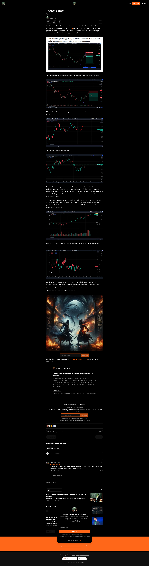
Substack (66, 562)
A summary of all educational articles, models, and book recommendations (66, 498)
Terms (78, 555)
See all (49, 531)
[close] (89, 508)
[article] (74, 498)
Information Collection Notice (74, 536)
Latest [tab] (52, 490)
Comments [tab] (50, 448)
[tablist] (53, 448)
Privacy (73, 555)
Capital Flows (53, 16)
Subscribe (136, 3)
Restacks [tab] (56, 448)
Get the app (82, 559)
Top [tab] (48, 490)
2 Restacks (64, 426)
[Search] (126, 3)
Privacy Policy (86, 536)
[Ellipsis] (102, 462)
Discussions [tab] (58, 490)
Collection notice (84, 555)
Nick (51, 462)
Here (71, 28)
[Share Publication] (129, 3)
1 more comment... (51, 482)
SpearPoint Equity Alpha (80, 359)
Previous (52, 437)
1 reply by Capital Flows (57, 475)
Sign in (144, 3)
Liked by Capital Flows (55, 464)
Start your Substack (70, 559)
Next (97, 437)
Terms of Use (82, 534)
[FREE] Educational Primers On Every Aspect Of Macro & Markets (66, 495)
